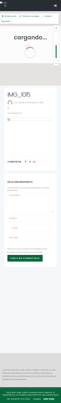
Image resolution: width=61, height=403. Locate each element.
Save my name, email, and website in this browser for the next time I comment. (27, 250)
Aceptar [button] (37, 398)
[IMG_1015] (29, 134)
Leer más (48, 398)
